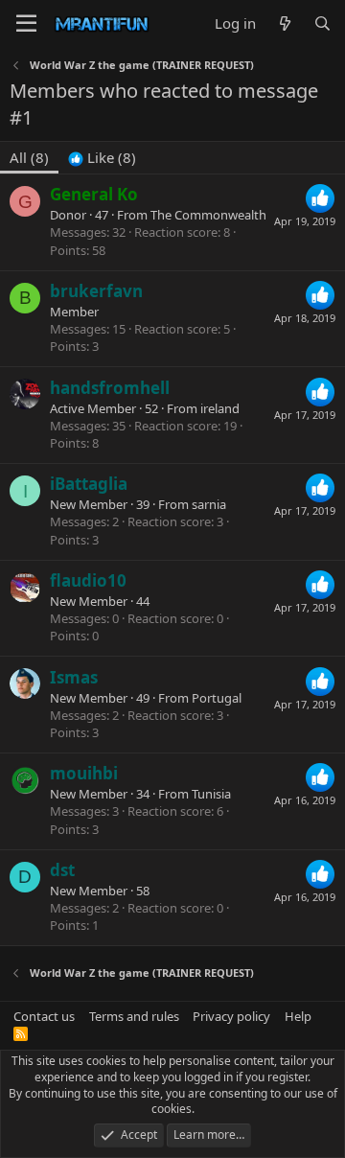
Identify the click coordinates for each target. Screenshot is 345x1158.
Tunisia (211, 793)
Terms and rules (134, 1016)
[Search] (322, 23)
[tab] (102, 158)
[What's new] (284, 23)
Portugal (217, 697)
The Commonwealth (208, 214)
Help (298, 1016)
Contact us (44, 1016)
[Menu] (26, 24)
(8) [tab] (29, 157)
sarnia (209, 504)
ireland (220, 408)
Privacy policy (231, 1016)
